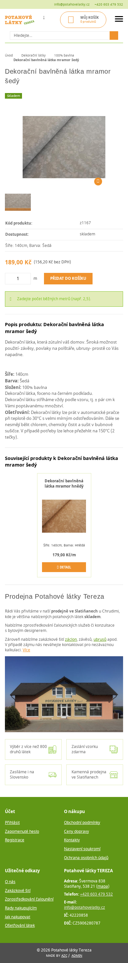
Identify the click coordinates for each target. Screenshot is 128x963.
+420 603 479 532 (109, 4)
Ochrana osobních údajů (86, 858)
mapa (102, 886)
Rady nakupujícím (21, 908)
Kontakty (72, 840)
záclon (71, 639)
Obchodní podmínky (82, 823)
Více (26, 650)
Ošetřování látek (20, 925)
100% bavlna (64, 55)
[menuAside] (119, 20)
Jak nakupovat (17, 917)
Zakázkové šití (18, 891)
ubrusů (100, 639)
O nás (10, 882)
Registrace (14, 840)
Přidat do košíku (68, 278)
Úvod (9, 55)
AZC (64, 955)
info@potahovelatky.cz (72, 4)
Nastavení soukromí (82, 849)
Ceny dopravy (76, 831)
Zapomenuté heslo (22, 831)
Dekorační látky (33, 55)
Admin (77, 955)
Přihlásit (12, 823)
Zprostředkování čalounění (29, 899)
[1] (114, 35)
